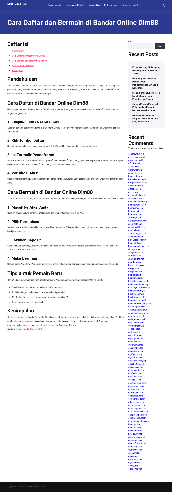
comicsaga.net (135, 446)
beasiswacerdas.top (137, 201)
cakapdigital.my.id (136, 306)
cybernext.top (134, 341)
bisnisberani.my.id (136, 290)
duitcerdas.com (135, 395)
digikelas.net (134, 462)
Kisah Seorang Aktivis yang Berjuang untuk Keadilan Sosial (146, 70)
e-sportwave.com (136, 405)
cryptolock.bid (134, 335)
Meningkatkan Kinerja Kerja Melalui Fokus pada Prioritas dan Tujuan (146, 96)
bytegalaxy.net (135, 434)
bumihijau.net (134, 424)
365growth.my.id (136, 154)
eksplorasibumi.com (137, 415)
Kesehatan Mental (75, 5)
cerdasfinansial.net (137, 443)
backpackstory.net (136, 265)
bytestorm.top (134, 214)
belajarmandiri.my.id (137, 182)
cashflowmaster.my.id (138, 313)
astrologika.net (135, 262)
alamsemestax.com (137, 220)
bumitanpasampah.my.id (139, 303)
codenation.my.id (136, 322)
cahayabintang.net (136, 437)
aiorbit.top (133, 192)
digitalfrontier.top (136, 357)
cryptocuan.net (135, 449)
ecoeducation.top (136, 370)
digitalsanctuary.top (137, 360)
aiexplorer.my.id (135, 160)
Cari (130, 41)
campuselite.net (135, 440)
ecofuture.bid (134, 373)
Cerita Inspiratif (55, 5)
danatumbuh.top (135, 348)
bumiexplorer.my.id (137, 300)
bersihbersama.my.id (138, 281)
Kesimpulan (17, 70)
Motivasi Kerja (111, 5)
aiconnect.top (134, 189)
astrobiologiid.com (137, 233)
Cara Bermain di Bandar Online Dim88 (29, 61)
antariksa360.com (136, 227)
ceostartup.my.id (136, 316)
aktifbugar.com (135, 217)
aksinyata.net (134, 249)
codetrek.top (134, 329)
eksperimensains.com (138, 411)
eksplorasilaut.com (137, 418)
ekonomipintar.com (137, 408)
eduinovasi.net (135, 469)
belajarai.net (133, 268)
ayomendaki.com (136, 236)
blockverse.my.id (136, 294)
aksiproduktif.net (136, 252)
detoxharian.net (135, 459)
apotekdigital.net (136, 259)
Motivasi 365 (17, 4)
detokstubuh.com (136, 386)
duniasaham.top (135, 367)
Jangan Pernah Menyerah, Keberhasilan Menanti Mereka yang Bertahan (145, 107)
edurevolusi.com (136, 402)
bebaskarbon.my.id (137, 179)
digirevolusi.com (136, 389)
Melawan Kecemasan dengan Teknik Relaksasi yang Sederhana (145, 118)
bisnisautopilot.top (137, 204)
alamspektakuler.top (137, 195)
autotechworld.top (136, 198)
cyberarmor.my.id (136, 326)
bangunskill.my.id (136, 176)
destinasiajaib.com (137, 383)
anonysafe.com (135, 224)
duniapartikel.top (136, 364)
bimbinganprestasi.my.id (139, 287)
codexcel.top (134, 332)
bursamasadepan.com (138, 246)
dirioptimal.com (135, 392)
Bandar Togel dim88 (32, 329)
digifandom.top (135, 354)
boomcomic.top (135, 208)
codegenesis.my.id (137, 319)
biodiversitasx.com (137, 240)
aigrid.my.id (133, 166)
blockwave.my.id (136, 297)
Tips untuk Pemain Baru (23, 65)
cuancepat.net (134, 453)
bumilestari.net (135, 427)
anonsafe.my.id (135, 173)
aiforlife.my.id (134, 163)
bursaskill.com (135, 376)
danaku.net (133, 456)
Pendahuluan (18, 51)
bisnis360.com (135, 243)
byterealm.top (134, 211)
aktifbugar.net (134, 255)
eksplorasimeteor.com (138, 421)
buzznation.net (135, 430)
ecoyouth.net (134, 465)
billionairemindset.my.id (139, 284)
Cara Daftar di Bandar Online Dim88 (28, 56)
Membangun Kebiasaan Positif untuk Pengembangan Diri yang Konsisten (145, 83)
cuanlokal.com (134, 380)
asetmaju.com (134, 230)
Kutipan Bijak (94, 5)
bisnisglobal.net (135, 275)
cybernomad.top (135, 345)
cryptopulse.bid (135, 338)
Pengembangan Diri (131, 5)
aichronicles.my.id (136, 157)
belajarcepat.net (135, 271)
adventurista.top (135, 185)
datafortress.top (136, 351)
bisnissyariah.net (136, 278)
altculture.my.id (135, 170)
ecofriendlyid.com (136, 399)
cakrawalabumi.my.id (137, 310)
